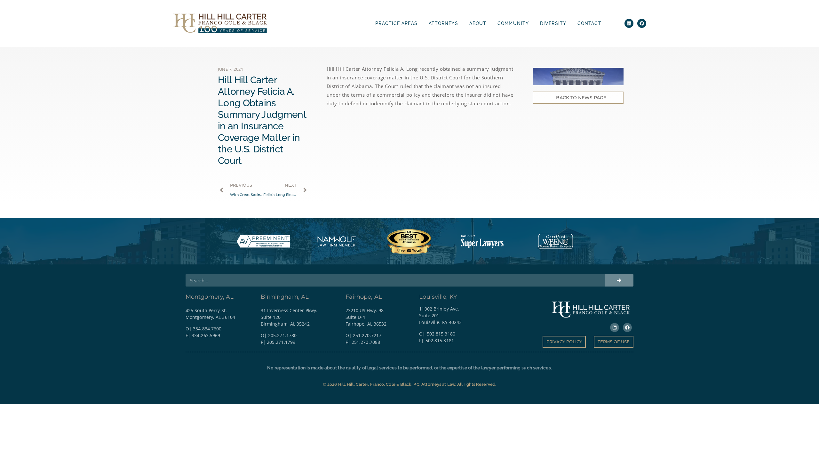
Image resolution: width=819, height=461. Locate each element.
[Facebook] (641, 23)
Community (513, 23)
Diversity (553, 23)
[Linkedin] (628, 23)
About (478, 23)
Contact (589, 23)
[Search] (619, 280)
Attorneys (443, 23)
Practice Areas (396, 23)
